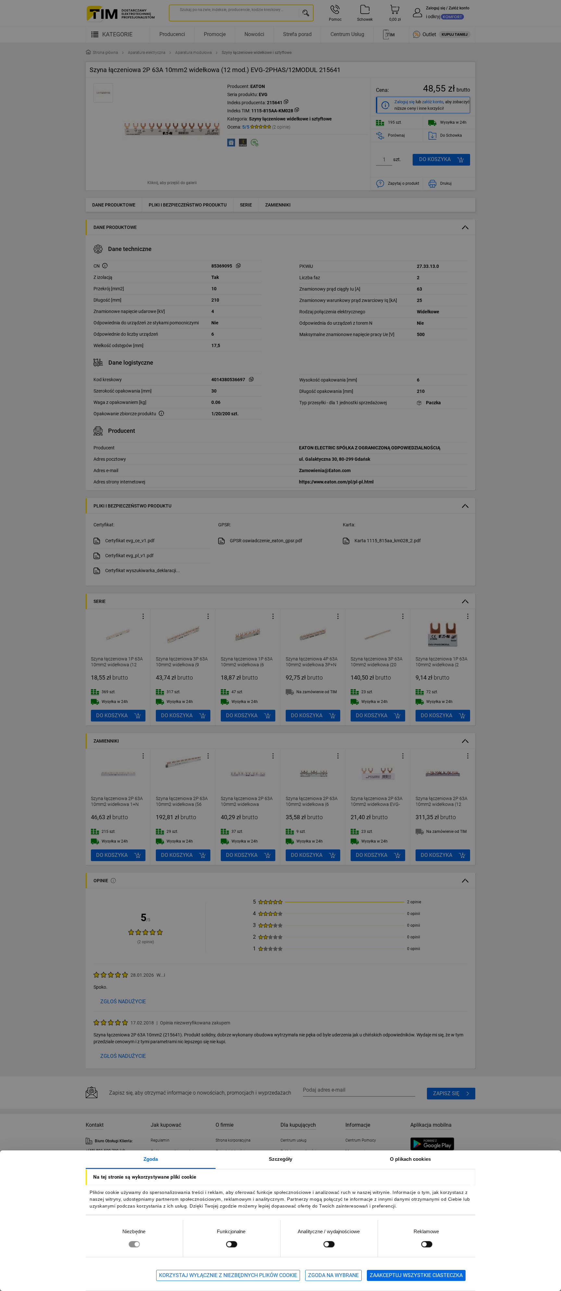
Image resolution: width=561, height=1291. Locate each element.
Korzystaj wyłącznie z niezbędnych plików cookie (228, 1275)
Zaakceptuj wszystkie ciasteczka (416, 1275)
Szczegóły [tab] (281, 1159)
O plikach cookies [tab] (410, 1159)
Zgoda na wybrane (333, 1275)
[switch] (231, 1244)
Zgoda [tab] (150, 1159)
